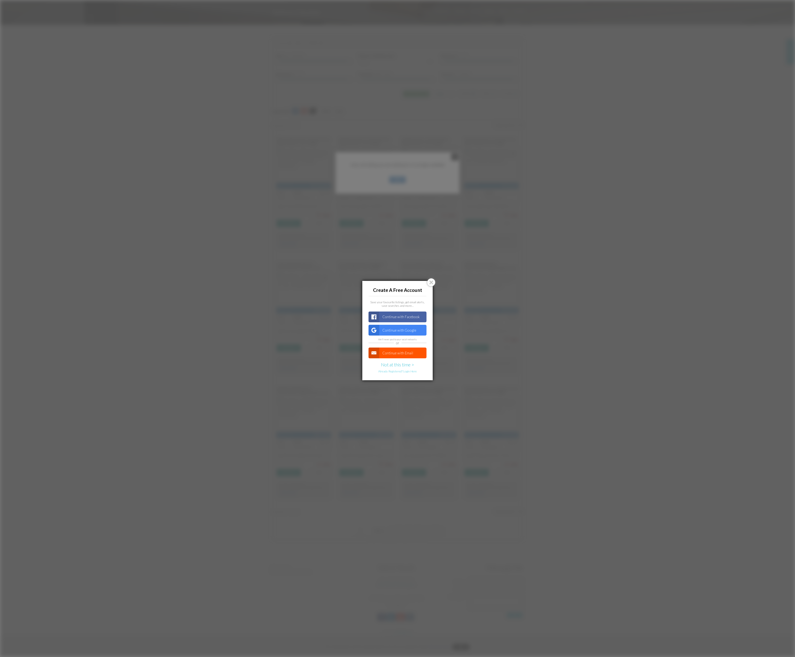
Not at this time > (397, 364)
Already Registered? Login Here (397, 371)
